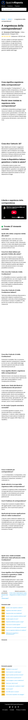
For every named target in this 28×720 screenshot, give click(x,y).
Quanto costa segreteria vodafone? (14, 607)
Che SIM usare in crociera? (12, 691)
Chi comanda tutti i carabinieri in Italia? (15, 686)
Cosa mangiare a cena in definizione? (15, 680)
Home (3, 19)
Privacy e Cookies (21, 709)
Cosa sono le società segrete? (13, 624)
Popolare (17, 6)
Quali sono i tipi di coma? (12, 683)
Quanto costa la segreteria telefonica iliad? (16, 616)
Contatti (12, 709)
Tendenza (10, 6)
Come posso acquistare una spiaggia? (15, 694)
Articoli (3, 6)
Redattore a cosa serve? (12, 669)
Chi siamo (5, 709)
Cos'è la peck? (9, 688)
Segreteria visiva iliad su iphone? (14, 610)
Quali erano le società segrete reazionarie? (16, 627)
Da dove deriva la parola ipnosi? (13, 677)
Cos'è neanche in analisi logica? (13, 672)
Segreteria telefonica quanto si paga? (15, 621)
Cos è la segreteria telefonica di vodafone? (16, 630)
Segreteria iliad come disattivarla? (14, 613)
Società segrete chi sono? (12, 619)
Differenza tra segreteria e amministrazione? (12, 633)
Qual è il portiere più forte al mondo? (14, 674)
